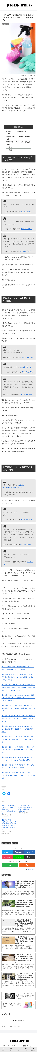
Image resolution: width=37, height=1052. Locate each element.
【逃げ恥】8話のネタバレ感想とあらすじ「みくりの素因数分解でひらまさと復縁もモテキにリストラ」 (18, 708)
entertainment (7, 843)
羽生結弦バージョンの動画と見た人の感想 (18, 143)
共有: (10, 147)
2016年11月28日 (25, 211)
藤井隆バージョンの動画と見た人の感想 (18, 138)
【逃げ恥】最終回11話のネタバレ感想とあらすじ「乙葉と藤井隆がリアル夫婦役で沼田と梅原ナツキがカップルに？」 (18, 677)
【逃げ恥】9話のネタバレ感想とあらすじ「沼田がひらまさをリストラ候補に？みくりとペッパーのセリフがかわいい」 (18, 698)
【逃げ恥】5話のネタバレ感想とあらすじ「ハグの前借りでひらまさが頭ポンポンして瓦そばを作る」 (18, 749)
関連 (10, 150)
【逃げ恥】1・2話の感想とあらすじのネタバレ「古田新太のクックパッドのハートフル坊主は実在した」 (18, 775)
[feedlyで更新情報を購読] (10, 865)
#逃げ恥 (22, 367)
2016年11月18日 (26, 519)
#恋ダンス (29, 367)
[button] (29, 857)
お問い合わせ (27, 1046)
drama (15, 843)
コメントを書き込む (18, 1020)
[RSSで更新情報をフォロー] (27, 865)
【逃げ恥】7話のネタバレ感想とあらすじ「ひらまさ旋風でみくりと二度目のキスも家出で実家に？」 (18, 729)
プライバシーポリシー (10, 1046)
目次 (15, 127)
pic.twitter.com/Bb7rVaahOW (12, 487)
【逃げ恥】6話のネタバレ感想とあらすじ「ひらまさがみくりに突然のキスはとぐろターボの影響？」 (18, 739)
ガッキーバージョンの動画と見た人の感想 (18, 132)
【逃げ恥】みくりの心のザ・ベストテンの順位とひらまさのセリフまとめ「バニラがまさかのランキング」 (18, 718)
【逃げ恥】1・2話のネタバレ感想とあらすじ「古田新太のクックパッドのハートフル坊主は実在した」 (9, 809)
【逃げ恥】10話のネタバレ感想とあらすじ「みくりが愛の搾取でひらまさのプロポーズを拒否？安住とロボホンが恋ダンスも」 (18, 687)
